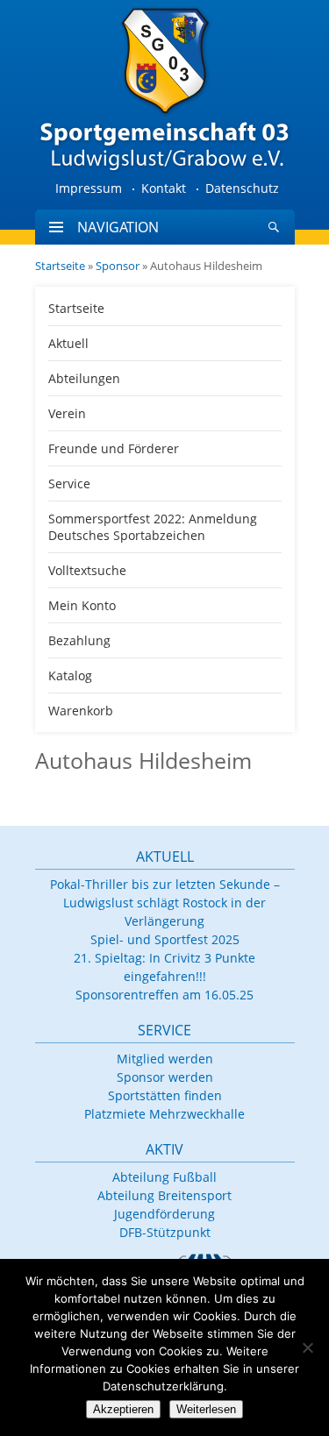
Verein (67, 413)
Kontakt (163, 188)
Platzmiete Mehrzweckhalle (164, 1113)
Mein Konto (82, 605)
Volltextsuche (87, 570)
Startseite (60, 266)
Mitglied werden (165, 1058)
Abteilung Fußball (164, 1177)
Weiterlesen (206, 1409)
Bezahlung (79, 640)
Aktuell (68, 343)
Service (69, 483)
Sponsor (117, 266)
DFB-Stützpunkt (165, 1232)
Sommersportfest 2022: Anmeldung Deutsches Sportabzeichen (152, 527)
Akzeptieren (123, 1409)
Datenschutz (242, 188)
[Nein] (307, 1347)
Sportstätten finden (165, 1095)
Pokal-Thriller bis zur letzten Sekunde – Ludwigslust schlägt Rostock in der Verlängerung (165, 902)
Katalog (70, 675)
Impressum (88, 188)
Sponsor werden (165, 1077)
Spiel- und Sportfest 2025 (165, 939)
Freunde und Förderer (113, 448)
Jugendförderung (164, 1213)
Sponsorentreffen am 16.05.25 (164, 994)
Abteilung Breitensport (164, 1195)
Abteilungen (84, 378)
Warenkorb (80, 710)
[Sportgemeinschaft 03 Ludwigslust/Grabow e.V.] (165, 87)
